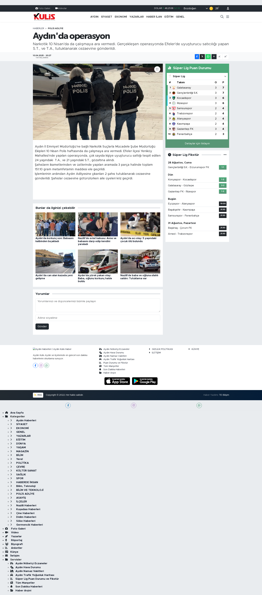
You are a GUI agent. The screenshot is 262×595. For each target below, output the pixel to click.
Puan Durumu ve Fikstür (115, 363)
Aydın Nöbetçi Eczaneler (116, 349)
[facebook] (68, 405)
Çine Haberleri (24, 513)
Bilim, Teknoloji (25, 486)
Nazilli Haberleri (25, 505)
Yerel (19, 459)
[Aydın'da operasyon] (98, 102)
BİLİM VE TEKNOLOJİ (29, 490)
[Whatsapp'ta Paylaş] (208, 56)
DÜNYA (20, 443)
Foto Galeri (44, 8)
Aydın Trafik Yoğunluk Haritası (118, 359)
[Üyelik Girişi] (226, 8)
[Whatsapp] (46, 365)
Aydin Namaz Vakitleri (115, 356)
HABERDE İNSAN (26, 482)
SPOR (19, 478)
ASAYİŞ (20, 497)
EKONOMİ (121, 16)
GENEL (180, 16)
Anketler (16, 548)
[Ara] (222, 17)
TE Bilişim (224, 395)
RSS (39, 395)
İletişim (15, 555)
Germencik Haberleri (29, 524)
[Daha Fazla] (214, 56)
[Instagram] (41, 365)
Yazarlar (16, 536)
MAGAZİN (22, 451)
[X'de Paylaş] (202, 56)
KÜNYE (195, 349)
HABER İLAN (154, 16)
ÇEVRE (20, 467)
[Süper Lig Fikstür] (225, 155)
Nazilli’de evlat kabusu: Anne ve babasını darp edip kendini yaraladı (97, 241)
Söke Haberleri (25, 521)
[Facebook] (35, 365)
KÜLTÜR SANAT (26, 470)
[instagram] (133, 405)
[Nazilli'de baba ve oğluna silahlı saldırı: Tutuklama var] (140, 261)
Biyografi (16, 544)
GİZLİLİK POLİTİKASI (162, 349)
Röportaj (16, 540)
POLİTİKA (22, 463)
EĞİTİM (169, 16)
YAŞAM (20, 447)
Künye (14, 552)
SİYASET (106, 16)
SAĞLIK (20, 474)
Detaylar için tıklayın (197, 143)
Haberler (38, 28)
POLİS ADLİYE (55, 28)
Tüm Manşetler (111, 366)
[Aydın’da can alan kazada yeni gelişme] (55, 261)
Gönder (42, 326)
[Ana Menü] (227, 17)
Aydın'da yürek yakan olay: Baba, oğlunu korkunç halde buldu (95, 278)
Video (14, 532)
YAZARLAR (136, 16)
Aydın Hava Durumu (113, 353)
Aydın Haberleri (25, 420)
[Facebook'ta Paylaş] (197, 56)
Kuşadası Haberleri (27, 509)
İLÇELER (21, 501)
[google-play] (144, 381)
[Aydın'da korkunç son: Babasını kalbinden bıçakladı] (55, 224)
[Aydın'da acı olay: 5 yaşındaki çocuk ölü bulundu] (140, 224)
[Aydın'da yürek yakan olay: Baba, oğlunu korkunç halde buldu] (98, 261)
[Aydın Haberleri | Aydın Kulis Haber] (44, 16)
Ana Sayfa (17, 412)
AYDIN (94, 16)
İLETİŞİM (156, 353)
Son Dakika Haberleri (114, 369)
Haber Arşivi (109, 373)
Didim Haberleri (25, 517)
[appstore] (117, 381)
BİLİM (19, 455)
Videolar (62, 8)
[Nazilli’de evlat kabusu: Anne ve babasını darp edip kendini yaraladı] (98, 224)
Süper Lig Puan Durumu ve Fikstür (37, 579)
